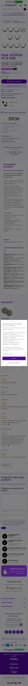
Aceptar (14, 358)
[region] (14, 343)
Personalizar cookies (14, 362)
